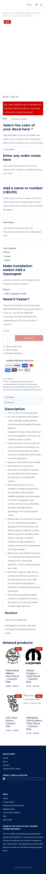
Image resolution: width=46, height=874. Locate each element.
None (7, 252)
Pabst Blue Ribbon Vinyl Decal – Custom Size (12, 676)
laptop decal (31, 387)
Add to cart (29, 338)
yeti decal (37, 389)
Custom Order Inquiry (12, 768)
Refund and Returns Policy (13, 805)
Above (7, 256)
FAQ (4, 816)
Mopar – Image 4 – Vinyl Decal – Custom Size (33, 676)
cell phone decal (31, 384)
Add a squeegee (15, 294)
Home (5, 758)
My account (7, 819)
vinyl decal (11, 389)
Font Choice (8, 222)
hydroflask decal (20, 387)
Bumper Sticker (12, 384)
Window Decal (29, 389)
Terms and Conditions (12, 812)
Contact (6, 765)
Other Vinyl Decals (27, 381)
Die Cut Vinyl (15, 381)
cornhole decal (8, 387)
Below (7, 260)
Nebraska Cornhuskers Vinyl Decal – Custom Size (34, 723)
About (5, 761)
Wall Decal (19, 389)
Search (5, 798)
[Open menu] (41, 5)
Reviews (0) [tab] (9, 402)
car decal (21, 384)
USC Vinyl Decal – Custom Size (11, 722)
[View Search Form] (35, 5)
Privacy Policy (8, 802)
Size (5, 118)
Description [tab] (10, 397)
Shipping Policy (9, 809)
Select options (13, 692)
